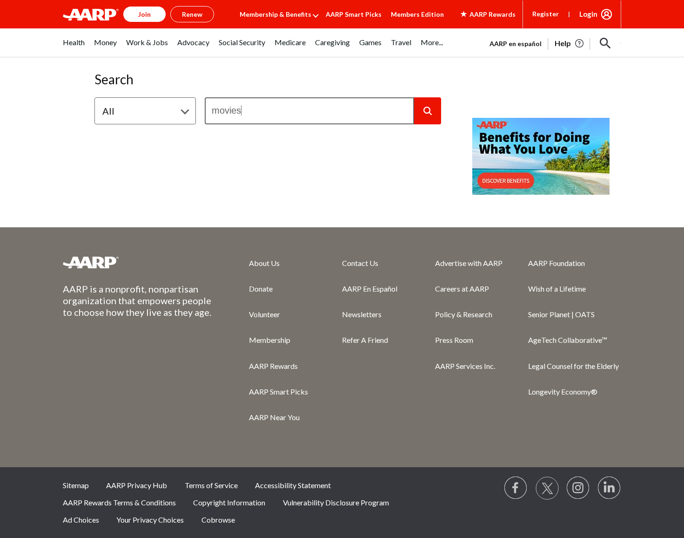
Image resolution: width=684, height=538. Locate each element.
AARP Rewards (273, 365)
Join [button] (144, 14)
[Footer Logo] (137, 262)
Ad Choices (81, 519)
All (108, 110)
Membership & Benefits (275, 14)
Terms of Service (211, 485)
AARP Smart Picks (354, 14)
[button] (605, 43)
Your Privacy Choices (150, 519)
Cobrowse (218, 519)
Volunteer (264, 314)
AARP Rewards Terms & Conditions (119, 502)
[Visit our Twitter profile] (547, 488)
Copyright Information (229, 502)
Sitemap (76, 485)
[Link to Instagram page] (578, 488)
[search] (309, 110)
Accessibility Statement (293, 485)
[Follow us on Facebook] (516, 488)
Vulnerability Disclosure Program (336, 502)
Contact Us (360, 263)
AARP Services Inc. (465, 365)
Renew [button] (192, 14)
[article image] (570, 43)
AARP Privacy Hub (136, 485)
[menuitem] (74, 47)
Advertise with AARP (469, 263)
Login (588, 14)
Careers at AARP (462, 288)
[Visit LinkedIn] (609, 488)
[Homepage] (91, 14)
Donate (261, 288)
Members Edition (417, 14)
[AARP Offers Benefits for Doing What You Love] (541, 156)
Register (545, 14)
